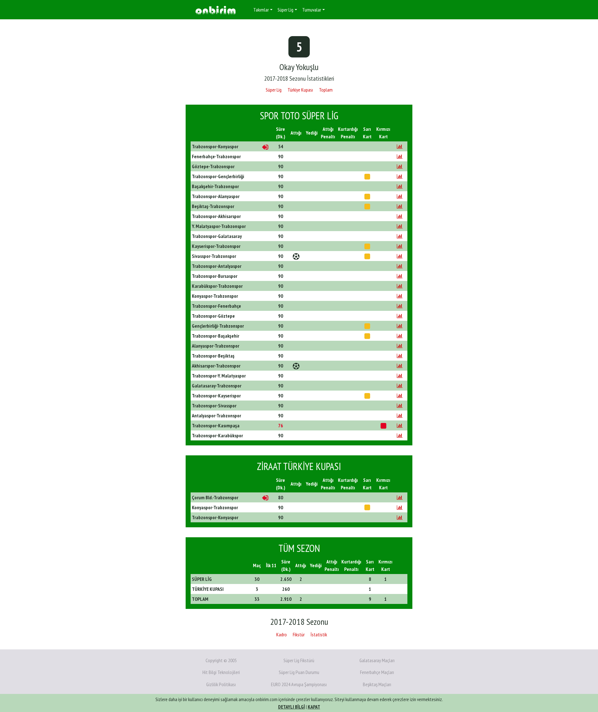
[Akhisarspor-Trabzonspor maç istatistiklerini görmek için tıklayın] (399, 366)
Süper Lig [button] (285, 10)
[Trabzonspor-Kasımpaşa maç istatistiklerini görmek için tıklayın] (399, 425)
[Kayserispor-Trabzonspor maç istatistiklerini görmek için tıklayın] (399, 246)
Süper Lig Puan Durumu (299, 672)
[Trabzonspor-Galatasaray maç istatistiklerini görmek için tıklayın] (399, 236)
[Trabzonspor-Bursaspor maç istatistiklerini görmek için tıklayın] (399, 276)
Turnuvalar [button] (311, 10)
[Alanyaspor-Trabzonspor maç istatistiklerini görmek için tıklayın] (399, 346)
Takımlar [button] (261, 10)
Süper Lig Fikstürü (298, 660)
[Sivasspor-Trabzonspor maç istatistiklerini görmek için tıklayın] (399, 256)
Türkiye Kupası (300, 90)
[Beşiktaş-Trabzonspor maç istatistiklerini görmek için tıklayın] (399, 206)
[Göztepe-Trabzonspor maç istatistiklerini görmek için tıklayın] (399, 166)
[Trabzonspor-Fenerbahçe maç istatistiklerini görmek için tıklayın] (399, 306)
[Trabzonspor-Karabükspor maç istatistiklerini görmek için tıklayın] (399, 435)
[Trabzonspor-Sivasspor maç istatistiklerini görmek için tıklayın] (399, 405)
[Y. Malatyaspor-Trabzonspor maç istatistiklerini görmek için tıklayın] (399, 226)
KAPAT (314, 707)
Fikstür (299, 634)
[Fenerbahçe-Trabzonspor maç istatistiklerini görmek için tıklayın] (399, 156)
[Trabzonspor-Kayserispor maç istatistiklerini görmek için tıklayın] (399, 395)
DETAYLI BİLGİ (291, 707)
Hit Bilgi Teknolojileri (221, 672)
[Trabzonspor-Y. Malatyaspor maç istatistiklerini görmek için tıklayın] (399, 376)
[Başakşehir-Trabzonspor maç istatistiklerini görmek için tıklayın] (399, 186)
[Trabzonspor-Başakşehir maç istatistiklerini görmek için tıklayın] (399, 336)
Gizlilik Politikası (221, 684)
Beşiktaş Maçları (377, 684)
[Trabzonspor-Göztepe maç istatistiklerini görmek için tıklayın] (399, 316)
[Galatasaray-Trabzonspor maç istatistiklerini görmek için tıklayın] (399, 385)
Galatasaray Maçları (377, 660)
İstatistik (319, 634)
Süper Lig (274, 90)
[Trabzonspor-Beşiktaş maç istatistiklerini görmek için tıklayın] (399, 356)
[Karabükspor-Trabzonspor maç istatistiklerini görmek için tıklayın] (399, 286)
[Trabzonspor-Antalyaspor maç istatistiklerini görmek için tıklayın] (399, 266)
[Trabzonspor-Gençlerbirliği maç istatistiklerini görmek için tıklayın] (399, 176)
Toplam (326, 90)
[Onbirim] (215, 9)
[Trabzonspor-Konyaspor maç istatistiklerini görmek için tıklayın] (399, 146)
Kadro (281, 634)
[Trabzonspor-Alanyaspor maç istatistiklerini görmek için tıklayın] (399, 196)
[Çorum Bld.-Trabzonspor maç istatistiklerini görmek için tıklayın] (399, 497)
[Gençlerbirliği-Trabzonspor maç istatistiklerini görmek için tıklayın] (399, 326)
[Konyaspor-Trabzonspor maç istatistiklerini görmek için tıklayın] (399, 296)
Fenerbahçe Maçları (377, 672)
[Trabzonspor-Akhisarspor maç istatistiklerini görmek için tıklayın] (399, 216)
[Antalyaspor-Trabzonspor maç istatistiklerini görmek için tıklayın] (399, 415)
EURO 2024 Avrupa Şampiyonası (299, 684)
